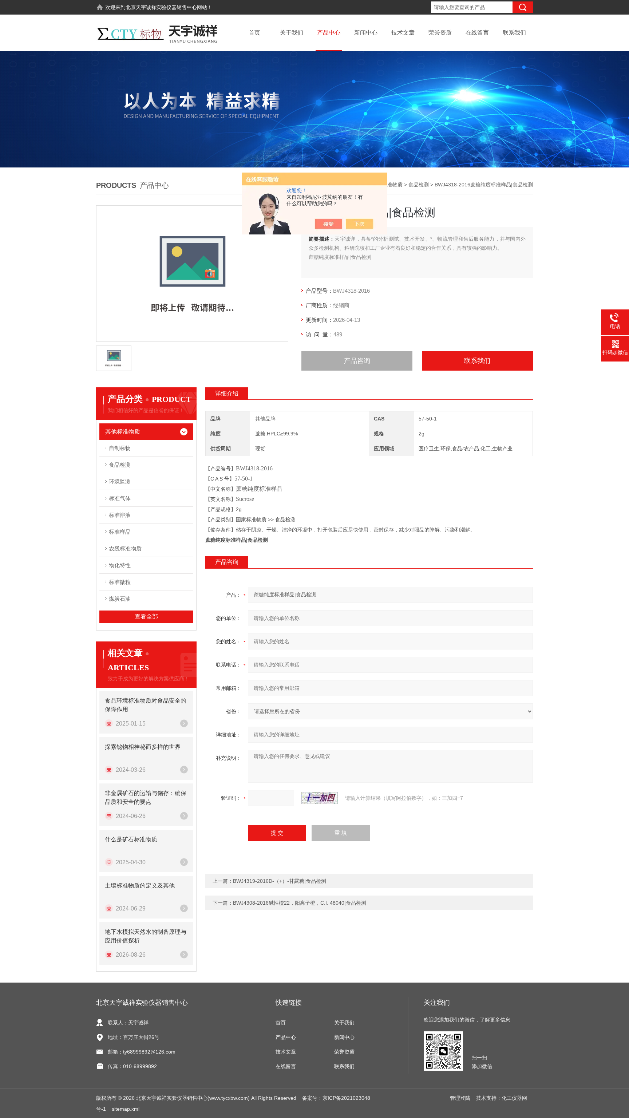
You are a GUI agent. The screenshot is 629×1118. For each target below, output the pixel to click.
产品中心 (328, 32)
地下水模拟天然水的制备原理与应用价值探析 (145, 936)
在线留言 (477, 32)
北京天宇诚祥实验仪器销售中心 (161, 7)
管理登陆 (460, 1098)
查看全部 (146, 616)
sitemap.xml (125, 1109)
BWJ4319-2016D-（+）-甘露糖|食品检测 (279, 881)
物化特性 (120, 565)
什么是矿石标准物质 (131, 839)
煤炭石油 (120, 599)
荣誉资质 (440, 32)
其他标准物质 (387, 184)
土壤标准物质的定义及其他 (140, 885)
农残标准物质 (125, 548)
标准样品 (120, 532)
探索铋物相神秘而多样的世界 (143, 747)
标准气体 (120, 498)
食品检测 (418, 184)
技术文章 (403, 32)
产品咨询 (357, 360)
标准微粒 (120, 582)
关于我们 (291, 32)
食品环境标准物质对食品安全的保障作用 (145, 705)
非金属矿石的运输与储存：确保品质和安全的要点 (145, 797)
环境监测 (120, 481)
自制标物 (120, 448)
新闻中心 (365, 32)
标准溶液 (120, 515)
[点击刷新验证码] (319, 798)
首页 (254, 32)
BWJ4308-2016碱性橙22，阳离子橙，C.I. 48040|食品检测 (299, 903)
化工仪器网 (514, 1098)
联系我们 (514, 32)
